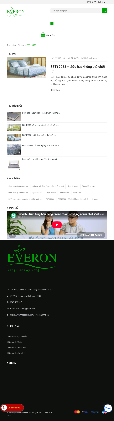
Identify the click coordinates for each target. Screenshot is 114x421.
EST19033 (50, 199)
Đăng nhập (91, 2)
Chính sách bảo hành (16, 353)
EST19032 (77, 193)
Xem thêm (55, 90)
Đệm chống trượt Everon (18, 193)
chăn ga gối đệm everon (18, 186)
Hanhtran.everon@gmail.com (22, 308)
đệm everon (51, 193)
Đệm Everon (73, 186)
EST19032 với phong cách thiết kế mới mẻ (25, 199)
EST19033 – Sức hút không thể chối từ (73, 199)
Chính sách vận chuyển (17, 336)
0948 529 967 (16, 302)
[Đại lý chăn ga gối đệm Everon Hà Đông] (57, 262)
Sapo (9, 415)
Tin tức (21, 45)
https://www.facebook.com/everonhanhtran (29, 315)
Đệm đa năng (37, 193)
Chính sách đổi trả (15, 342)
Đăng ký (101, 2)
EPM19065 (64, 193)
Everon (95, 199)
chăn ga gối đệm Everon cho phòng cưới (48, 186)
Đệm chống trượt (88, 186)
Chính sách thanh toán (17, 348)
